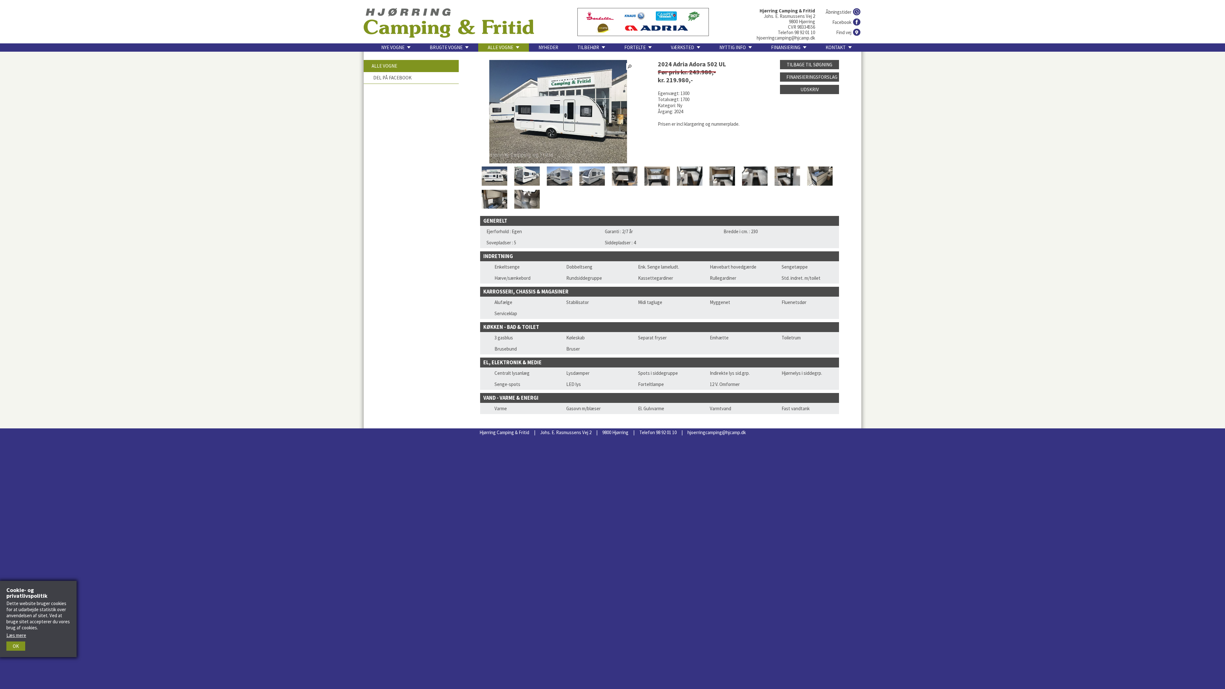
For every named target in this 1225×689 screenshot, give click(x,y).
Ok (16, 646)
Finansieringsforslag (811, 77)
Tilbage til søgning (809, 65)
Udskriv (809, 89)
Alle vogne (384, 66)
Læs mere (16, 635)
